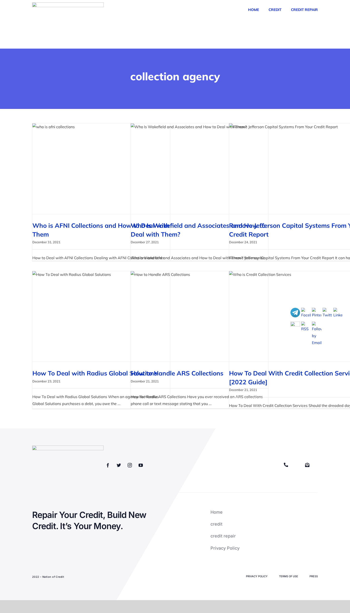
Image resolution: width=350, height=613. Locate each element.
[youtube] (140, 465)
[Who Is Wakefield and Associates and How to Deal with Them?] (199, 168)
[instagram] (129, 465)
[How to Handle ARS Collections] (199, 316)
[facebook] (108, 465)
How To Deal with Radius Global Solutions (94, 373)
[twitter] (119, 465)
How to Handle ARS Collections (177, 373)
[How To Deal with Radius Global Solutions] (101, 316)
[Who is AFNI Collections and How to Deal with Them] (101, 168)
